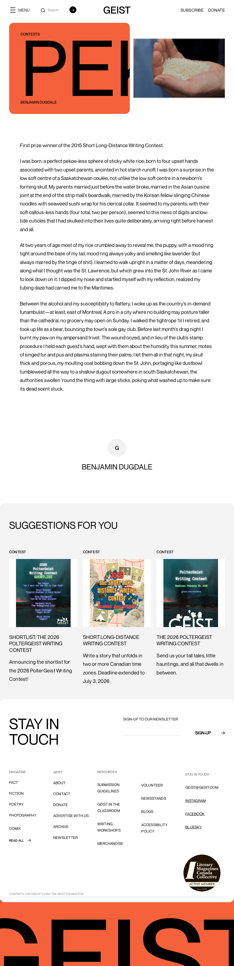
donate (60, 804)
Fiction (16, 793)
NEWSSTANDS (153, 798)
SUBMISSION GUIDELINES (108, 787)
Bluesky (193, 827)
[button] (21, 10)
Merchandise (110, 843)
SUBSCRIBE (192, 10)
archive (61, 826)
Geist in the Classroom (108, 807)
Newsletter (65, 837)
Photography (22, 815)
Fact (13, 782)
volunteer (152, 785)
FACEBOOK (195, 814)
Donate (216, 10)
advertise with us (71, 815)
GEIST (58, 772)
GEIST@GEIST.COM (201, 787)
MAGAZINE (17, 772)
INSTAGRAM (195, 800)
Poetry (16, 804)
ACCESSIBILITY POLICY (154, 828)
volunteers (153, 772)
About (59, 783)
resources (107, 772)
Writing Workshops (109, 827)
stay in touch (197, 774)
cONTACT (61, 794)
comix (15, 828)
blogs (147, 811)
